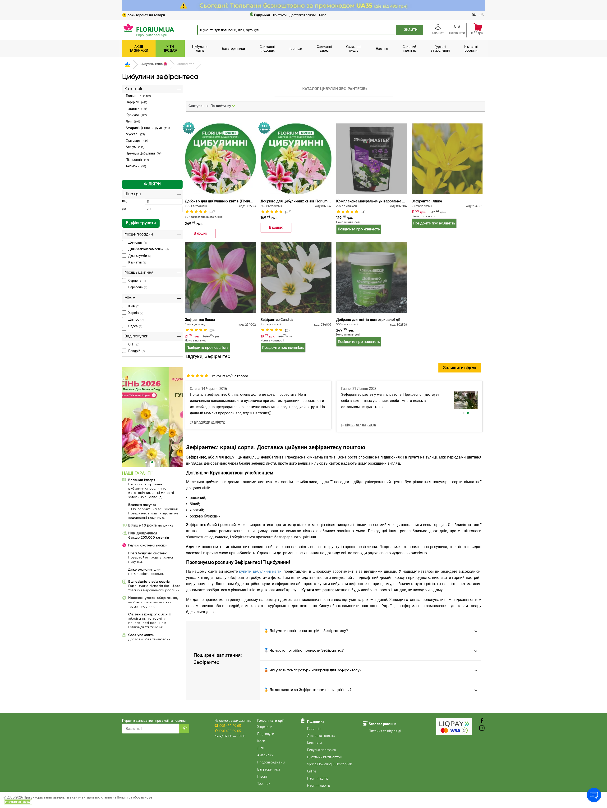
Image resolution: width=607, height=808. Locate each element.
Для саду (137, 242)
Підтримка (262, 15)
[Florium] (152, 417)
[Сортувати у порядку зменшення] (233, 106)
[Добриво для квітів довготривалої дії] (371, 277)
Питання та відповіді (385, 731)
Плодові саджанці (271, 762)
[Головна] (127, 64)
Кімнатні (137, 262)
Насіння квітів (318, 778)
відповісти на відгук (209, 422)
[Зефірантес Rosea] (220, 277)
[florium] (466, 400)
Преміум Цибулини (143, 153)
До (124, 209)
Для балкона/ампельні (148, 249)
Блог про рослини (382, 724)
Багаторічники (268, 769)
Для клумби (140, 256)
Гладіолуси (265, 734)
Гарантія (314, 729)
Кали (261, 741)
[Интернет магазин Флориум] (148, 30)
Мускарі (135, 134)
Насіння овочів (318, 785)
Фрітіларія (137, 140)
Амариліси (265, 755)
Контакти (279, 15)
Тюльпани (138, 96)
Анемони (136, 166)
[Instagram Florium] (482, 728)
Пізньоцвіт (137, 160)
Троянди (263, 783)
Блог (322, 15)
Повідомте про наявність (359, 229)
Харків (135, 313)
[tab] (152, 130)
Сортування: (210, 106)
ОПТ (133, 344)
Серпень (137, 280)
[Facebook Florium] (482, 721)
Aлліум (135, 147)
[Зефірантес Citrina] (447, 158)
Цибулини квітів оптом (324, 757)
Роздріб (136, 351)
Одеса (135, 326)
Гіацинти (136, 108)
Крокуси (136, 115)
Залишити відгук (460, 367)
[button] (152, 184)
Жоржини (264, 727)
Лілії (133, 121)
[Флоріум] (303, 5)
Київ (133, 306)
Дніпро (136, 319)
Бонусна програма (321, 750)
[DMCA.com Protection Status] (18, 801)
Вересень (137, 287)
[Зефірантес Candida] (296, 277)
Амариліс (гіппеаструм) (148, 128)
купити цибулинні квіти (260, 571)
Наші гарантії (137, 473)
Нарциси (136, 102)
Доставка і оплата (303, 15)
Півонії (262, 776)
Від (124, 201)
